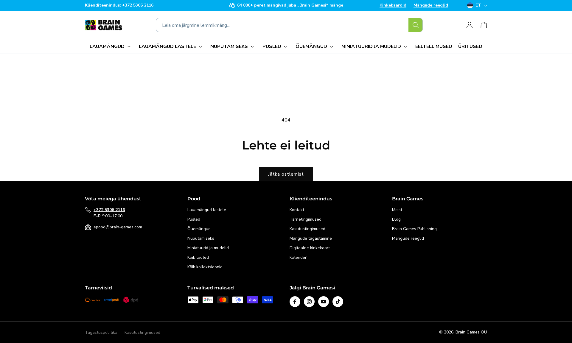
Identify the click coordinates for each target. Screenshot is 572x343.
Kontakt (297, 210)
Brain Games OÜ (471, 332)
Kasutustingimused (307, 229)
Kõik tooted (198, 257)
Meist (397, 210)
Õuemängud (199, 229)
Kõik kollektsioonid (205, 267)
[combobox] (289, 25)
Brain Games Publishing (414, 229)
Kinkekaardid (393, 5)
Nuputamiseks (200, 238)
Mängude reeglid (431, 5)
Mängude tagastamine (311, 238)
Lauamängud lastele (206, 210)
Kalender (298, 257)
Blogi (397, 219)
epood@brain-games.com (118, 227)
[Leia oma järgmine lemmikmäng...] (415, 25)
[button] (111, 46)
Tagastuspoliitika (101, 332)
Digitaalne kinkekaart (310, 248)
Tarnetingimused (305, 219)
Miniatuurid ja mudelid (208, 248)
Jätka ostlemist (286, 174)
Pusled (193, 219)
